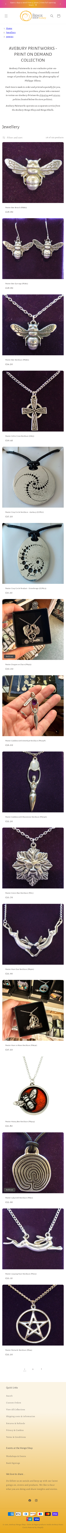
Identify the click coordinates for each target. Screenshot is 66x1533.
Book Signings (13, 1463)
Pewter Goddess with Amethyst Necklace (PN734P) (25, 741)
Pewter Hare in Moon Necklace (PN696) (21, 1045)
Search (9, 1395)
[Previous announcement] (5, 4)
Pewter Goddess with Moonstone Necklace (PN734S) (26, 817)
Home (9, 28)
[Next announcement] (60, 4)
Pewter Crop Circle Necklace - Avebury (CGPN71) (24, 512)
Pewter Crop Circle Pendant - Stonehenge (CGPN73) (26, 588)
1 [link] (24, 1368)
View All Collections (15, 1409)
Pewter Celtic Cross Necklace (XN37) (19, 436)
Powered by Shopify (35, 1527)
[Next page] (41, 1369)
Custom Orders (13, 1402)
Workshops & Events (16, 1456)
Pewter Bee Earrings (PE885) (16, 284)
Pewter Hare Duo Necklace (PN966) (19, 969)
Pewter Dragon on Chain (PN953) (18, 664)
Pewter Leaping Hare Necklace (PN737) (21, 1274)
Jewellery (11, 32)
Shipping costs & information (20, 1416)
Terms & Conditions (16, 1436)
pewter (10, 36)
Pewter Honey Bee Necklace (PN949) (20, 1121)
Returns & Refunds (15, 1423)
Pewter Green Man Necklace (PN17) (19, 893)
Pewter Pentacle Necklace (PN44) (18, 1350)
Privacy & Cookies (15, 1430)
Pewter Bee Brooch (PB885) (16, 207)
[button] (6, 16)
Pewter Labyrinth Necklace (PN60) (19, 1198)
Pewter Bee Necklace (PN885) (17, 360)
